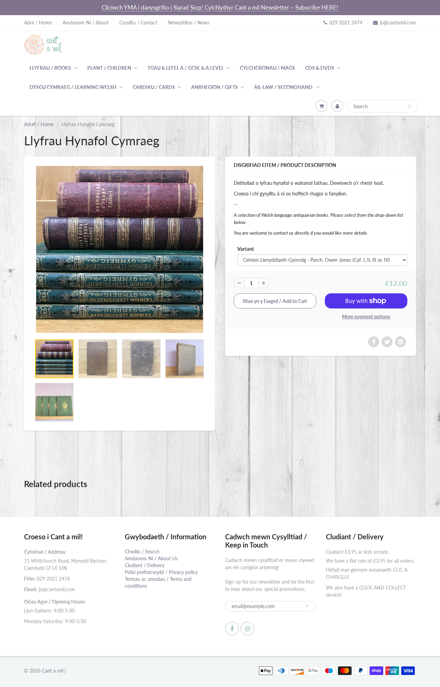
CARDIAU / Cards (154, 87)
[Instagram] (247, 628)
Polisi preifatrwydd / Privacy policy (161, 572)
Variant (245, 249)
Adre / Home (38, 22)
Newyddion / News (188, 22)
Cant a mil (52, 671)
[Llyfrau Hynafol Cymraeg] (119, 249)
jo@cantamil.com (398, 22)
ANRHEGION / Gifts (214, 87)
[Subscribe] (307, 605)
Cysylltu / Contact (138, 22)
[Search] (409, 106)
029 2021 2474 (345, 22)
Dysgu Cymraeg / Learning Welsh (73, 87)
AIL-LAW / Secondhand (284, 87)
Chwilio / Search (142, 551)
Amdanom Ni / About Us (151, 558)
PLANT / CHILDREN (109, 68)
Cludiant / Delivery (144, 565)
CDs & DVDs (319, 68)
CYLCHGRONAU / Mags (267, 68)
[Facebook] (232, 628)
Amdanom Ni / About (86, 22)
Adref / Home (39, 124)
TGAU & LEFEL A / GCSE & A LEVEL (185, 68)
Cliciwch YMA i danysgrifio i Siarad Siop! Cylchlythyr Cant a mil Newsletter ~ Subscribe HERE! (220, 7)
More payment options (366, 316)
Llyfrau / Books (50, 68)
